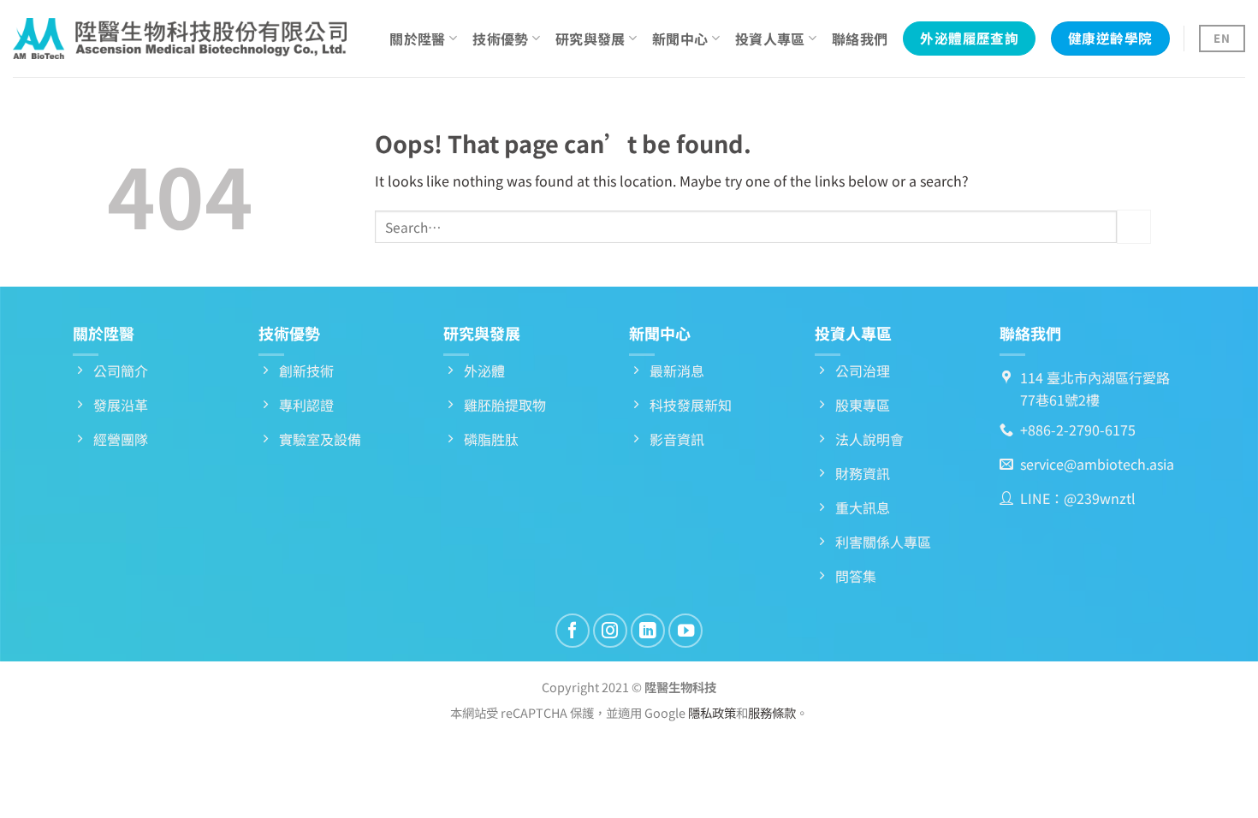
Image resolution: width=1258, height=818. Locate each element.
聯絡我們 (859, 38)
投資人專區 (770, 38)
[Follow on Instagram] (610, 631)
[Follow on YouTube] (685, 631)
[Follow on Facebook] (572, 631)
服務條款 (772, 712)
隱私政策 (712, 712)
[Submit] (1134, 226)
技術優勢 (500, 38)
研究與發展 (590, 38)
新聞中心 (680, 38)
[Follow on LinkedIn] (648, 631)
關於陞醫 (417, 38)
